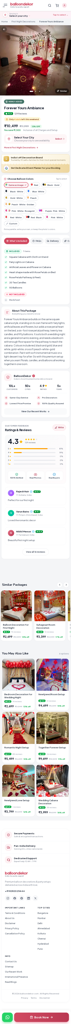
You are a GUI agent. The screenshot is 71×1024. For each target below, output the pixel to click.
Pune (40, 949)
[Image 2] (35, 91)
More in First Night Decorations (20, 147)
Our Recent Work (13, 971)
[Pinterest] (21, 898)
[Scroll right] (66, 585)
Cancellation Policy (15, 933)
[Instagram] (8, 898)
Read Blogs (11, 982)
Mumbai (41, 918)
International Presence (16, 977)
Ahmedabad (44, 928)
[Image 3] (40, 91)
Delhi (40, 923)
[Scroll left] (59, 585)
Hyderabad (43, 944)
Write (61, 427)
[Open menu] (5, 5)
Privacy (24, 998)
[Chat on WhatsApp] (7, 1017)
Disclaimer (10, 923)
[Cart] (57, 5)
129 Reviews (20, 113)
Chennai (42, 938)
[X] (35, 898)
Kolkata (42, 933)
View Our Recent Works (33, 411)
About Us (9, 918)
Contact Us (11, 961)
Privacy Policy (12, 928)
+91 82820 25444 (15, 891)
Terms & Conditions (15, 913)
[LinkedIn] (28, 898)
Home (4, 21)
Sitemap (9, 966)
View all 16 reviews (35, 551)
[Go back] (4, 29)
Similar (63, 91)
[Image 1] (31, 91)
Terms (34, 998)
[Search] (49, 5)
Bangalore (43, 913)
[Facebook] (14, 898)
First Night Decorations (23, 21)
